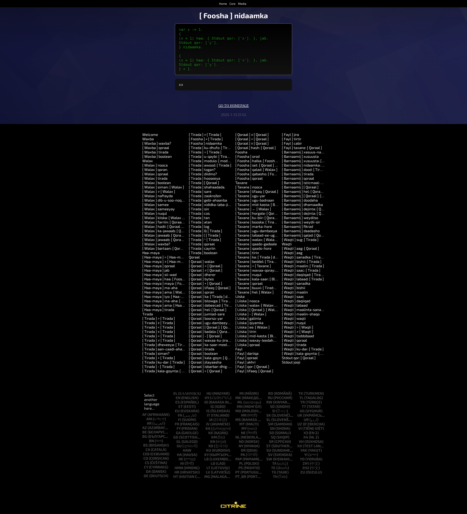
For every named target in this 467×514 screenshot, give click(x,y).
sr (271, 441)
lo (213, 463)
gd (175, 437)
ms (238, 419)
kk (210, 432)
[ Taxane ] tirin (247, 252)
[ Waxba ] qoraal (155, 147)
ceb (146, 454)
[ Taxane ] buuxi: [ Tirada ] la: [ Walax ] (266, 287)
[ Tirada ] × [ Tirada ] (205, 134)
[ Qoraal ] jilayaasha (205, 362)
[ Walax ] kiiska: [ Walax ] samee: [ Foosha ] (177, 217)
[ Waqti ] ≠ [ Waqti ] (297, 331)
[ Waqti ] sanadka (296, 283)
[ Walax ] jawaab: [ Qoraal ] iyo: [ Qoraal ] (175, 235)
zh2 (305, 467)
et (180, 406)
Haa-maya (151, 252)
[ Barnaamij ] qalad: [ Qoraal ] (305, 235)
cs (147, 462)
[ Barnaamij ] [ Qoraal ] (300, 187)
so (271, 432)
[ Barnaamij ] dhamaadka (302, 204)
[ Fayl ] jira (290, 134)
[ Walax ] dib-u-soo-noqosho (166, 200)
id (206, 402)
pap (238, 459)
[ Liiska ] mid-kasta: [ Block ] (258, 336)
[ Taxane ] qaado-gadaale (256, 244)
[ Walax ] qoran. (155, 169)
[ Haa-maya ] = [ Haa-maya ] (165, 257)
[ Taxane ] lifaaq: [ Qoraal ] (256, 191)
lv (208, 472)
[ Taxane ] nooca (248, 187)
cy (146, 467)
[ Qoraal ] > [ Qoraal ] (252, 139)
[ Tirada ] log (199, 226)
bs (145, 445)
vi (300, 428)
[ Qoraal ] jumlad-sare (207, 314)
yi (306, 454)
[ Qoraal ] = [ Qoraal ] (205, 266)
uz (299, 424)
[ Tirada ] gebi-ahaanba (208, 200)
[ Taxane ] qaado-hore (253, 248)
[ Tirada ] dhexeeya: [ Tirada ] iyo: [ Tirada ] (177, 344)
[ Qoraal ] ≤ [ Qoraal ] (252, 134)
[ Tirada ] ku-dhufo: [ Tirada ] (212, 147)
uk (299, 415)
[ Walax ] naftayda (157, 196)
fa (180, 415)
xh (301, 441)
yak (303, 450)
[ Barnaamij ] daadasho (301, 231)
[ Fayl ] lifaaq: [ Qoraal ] (254, 371)
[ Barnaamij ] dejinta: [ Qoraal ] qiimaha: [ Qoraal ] (322, 213)
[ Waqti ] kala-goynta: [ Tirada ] (307, 353)
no (241, 441)
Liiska (240, 296)
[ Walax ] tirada (154, 178)
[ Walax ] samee (155, 204)
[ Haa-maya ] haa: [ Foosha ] (165, 279)
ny (241, 446)
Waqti (287, 244)
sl (268, 419)
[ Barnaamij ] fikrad (297, 226)
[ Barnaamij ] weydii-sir (301, 222)
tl (301, 397)
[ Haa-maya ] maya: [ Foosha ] (166, 283)
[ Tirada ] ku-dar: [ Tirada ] (163, 362)
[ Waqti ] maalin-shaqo (301, 314)
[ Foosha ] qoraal (249, 178)
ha (179, 454)
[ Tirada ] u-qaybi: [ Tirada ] (211, 156)
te (273, 467)
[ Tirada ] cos (199, 213)
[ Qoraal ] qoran (201, 292)
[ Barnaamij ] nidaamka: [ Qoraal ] (309, 165)
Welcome (150, 134)
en (178, 397)
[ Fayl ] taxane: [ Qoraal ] (302, 147)
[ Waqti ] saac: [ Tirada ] (301, 270)
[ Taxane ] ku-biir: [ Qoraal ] (257, 217)
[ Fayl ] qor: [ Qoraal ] (252, 366)
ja (211, 419)
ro (270, 393)
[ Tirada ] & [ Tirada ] (205, 231)
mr (244, 415)
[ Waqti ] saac (293, 296)
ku (208, 450)
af (144, 414)
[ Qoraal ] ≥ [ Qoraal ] (252, 143)
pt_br (240, 476)
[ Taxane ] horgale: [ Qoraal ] (258, 213)
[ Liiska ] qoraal (247, 344)
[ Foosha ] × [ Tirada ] (206, 139)
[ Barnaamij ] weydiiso (300, 217)
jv (208, 424)
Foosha (241, 152)
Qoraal (194, 257)
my (244, 428)
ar (149, 423)
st (268, 446)
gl (178, 441)
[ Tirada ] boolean (203, 252)
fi (179, 419)
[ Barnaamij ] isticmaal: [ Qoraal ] (308, 182)
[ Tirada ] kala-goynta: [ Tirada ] (168, 371)
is (208, 411)
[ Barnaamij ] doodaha (300, 200)
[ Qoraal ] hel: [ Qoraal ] (207, 309)
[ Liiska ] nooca (247, 301)
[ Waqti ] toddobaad (298, 336)
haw (187, 450)
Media (242, 3)
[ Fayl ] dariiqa (246, 353)
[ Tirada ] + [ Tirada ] (158, 357)
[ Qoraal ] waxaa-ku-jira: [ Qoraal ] (216, 340)
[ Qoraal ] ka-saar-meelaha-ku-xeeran (220, 344)
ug (302, 411)
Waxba (148, 139)
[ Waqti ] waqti (294, 318)
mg (207, 476)
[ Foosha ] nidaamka (205, 143)
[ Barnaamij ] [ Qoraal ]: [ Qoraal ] (308, 196)
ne (243, 432)
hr (176, 472)
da (148, 471)
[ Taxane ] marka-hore (253, 226)
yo (302, 459)
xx (299, 446)
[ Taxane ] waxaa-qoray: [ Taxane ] (263, 270)
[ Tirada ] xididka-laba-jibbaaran (215, 204)
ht (175, 476)
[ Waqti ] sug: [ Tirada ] (300, 239)
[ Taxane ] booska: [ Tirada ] (257, 222)
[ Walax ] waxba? (156, 244)
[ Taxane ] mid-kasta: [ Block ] (259, 204)
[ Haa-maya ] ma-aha (159, 287)
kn (212, 441)
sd (272, 406)
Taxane (241, 182)
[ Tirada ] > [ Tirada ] (158, 318)
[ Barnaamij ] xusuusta (300, 156)
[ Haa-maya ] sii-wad (159, 274)
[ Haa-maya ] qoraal (158, 266)
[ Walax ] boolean (156, 182)
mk (238, 397)
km (214, 437)
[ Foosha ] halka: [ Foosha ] (257, 161)
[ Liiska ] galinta (248, 318)
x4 (305, 437)
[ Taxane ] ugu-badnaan (254, 200)
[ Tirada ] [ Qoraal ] (204, 182)
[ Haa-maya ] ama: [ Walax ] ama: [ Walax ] (177, 292)
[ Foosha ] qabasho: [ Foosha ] (259, 174)
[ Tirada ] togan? (202, 169)
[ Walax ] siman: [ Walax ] (163, 187)
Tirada (147, 314)
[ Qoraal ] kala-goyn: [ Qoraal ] (213, 357)
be (144, 432)
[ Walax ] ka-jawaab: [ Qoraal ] (167, 231)
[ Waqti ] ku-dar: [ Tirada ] (303, 349)
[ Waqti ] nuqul (294, 322)
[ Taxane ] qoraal (249, 283)
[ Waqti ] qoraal (294, 340)
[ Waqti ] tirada (294, 344)
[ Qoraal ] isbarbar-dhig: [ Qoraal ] (216, 366)
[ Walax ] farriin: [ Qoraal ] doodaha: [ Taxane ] (179, 222)
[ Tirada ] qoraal (202, 244)
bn (151, 440)
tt (304, 406)
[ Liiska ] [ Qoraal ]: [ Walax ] (258, 309)
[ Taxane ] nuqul (248, 274)
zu (302, 472)
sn (272, 428)
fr (177, 424)
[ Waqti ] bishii (293, 287)
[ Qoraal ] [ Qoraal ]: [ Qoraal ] (212, 327)
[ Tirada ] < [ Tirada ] (158, 327)
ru (270, 397)
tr (302, 402)
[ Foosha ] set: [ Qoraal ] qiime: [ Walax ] (267, 165)
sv (270, 454)
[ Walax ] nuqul (154, 213)
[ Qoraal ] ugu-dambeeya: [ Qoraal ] (217, 322)
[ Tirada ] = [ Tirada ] (158, 336)
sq (273, 437)
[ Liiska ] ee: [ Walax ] (252, 327)
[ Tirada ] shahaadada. (207, 187)
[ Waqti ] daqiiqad (296, 301)
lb (206, 459)
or (243, 450)
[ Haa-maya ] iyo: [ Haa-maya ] (167, 296)
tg (274, 472)
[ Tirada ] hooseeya (204, 178)
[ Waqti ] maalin (295, 292)
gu (179, 446)
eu (177, 411)
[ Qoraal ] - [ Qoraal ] (205, 336)
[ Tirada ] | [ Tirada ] (204, 235)
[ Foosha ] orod (247, 156)
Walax (147, 161)
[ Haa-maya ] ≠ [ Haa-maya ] (165, 261)
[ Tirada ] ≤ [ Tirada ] (158, 331)
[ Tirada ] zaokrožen (205, 196)
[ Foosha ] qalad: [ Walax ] (256, 169)
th (275, 476)
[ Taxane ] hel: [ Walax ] (254, 292)
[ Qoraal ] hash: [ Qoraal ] (255, 147)
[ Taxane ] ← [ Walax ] (253, 209)
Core (232, 3)
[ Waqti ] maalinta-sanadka (304, 309)
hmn (179, 467)
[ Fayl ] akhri (245, 362)
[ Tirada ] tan (199, 217)
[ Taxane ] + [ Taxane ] (253, 266)
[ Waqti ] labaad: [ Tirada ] (303, 279)
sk (268, 415)
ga (178, 432)
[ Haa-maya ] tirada (158, 309)
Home (223, 3)
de (146, 476)
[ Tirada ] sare (200, 191)
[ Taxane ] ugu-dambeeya (256, 231)
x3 (306, 432)
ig (212, 406)
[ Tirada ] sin (199, 209)
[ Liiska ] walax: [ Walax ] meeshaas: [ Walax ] (272, 305)
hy (207, 397)
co (145, 458)
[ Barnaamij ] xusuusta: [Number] (309, 161)
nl (237, 437)
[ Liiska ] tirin (245, 331)
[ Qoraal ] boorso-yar (206, 318)
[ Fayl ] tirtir (291, 139)
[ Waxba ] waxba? (156, 143)
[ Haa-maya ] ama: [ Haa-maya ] (168, 305)
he (181, 459)
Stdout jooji (291, 362)
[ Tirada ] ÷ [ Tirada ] (205, 152)
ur (306, 419)
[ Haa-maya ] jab (155, 270)
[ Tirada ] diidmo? (203, 174)
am (149, 419)
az (144, 427)
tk (300, 393)
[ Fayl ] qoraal (246, 357)
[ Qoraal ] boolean (203, 353)
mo (238, 411)
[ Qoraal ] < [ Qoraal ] (205, 371)
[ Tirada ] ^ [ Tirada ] (205, 239)
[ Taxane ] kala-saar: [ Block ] (259, 279)
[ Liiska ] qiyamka (249, 322)
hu (209, 393)
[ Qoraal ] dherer (202, 274)
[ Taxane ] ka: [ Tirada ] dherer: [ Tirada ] (267, 257)
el (175, 393)
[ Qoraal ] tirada (201, 349)
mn (240, 406)
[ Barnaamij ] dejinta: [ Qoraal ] (307, 209)
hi (182, 463)
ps (240, 467)
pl (241, 463)
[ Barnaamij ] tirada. (298, 174)
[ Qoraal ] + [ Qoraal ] (205, 283)
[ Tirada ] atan (200, 222)
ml (240, 402)
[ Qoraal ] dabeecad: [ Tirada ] (213, 305)
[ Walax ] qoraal (155, 174)
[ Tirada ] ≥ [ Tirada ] (158, 322)
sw (269, 459)
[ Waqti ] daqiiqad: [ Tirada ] (304, 274)
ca (148, 449)
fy (179, 428)
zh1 (306, 463)
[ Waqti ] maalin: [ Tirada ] (303, 266)
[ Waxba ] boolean (157, 156)
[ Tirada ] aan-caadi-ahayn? (165, 349)
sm (270, 424)
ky (206, 454)
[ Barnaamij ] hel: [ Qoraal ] (303, 191)
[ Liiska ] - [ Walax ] (250, 314)
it (208, 415)
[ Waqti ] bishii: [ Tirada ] (301, 261)
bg (144, 436)
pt (237, 472)
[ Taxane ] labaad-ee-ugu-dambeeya (265, 235)
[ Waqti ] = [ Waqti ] (297, 327)
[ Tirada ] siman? (155, 353)
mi (241, 393)
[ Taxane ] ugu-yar (250, 196)
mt (242, 424)
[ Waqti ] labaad (295, 305)
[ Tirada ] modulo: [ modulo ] (212, 161)
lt (208, 467)
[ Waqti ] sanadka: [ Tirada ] (304, 257)
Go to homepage (233, 105)
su (268, 450)
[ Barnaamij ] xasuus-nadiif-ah (307, 152)
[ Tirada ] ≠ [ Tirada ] (158, 340)
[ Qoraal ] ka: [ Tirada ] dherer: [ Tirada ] (221, 296)
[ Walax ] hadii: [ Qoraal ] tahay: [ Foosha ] (176, 226)
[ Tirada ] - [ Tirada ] (158, 366)
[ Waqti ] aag (292, 252)
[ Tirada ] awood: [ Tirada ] (210, 165)
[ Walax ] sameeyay (158, 209)
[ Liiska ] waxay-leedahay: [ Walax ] (264, 340)
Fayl (238, 349)
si (273, 411)
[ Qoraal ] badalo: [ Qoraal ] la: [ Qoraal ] (221, 331)
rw (269, 402)
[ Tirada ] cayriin (202, 248)
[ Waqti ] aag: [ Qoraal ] (300, 248)
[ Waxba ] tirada (155, 152)
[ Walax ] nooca (155, 165)
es (177, 402)
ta (274, 463)
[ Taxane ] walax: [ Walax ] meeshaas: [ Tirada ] (273, 239)
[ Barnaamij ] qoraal (298, 178)
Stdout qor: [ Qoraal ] (299, 357)
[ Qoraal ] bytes (201, 279)
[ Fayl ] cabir (292, 143)
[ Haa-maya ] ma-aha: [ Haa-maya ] (171, 301)
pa (243, 454)
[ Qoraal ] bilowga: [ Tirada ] (211, 301)
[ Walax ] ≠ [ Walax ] (158, 191)
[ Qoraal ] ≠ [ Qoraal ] (205, 270)
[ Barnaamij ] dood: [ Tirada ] (305, 169)
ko (211, 446)
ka (208, 428)
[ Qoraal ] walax (202, 261)
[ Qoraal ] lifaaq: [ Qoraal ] (210, 287)
